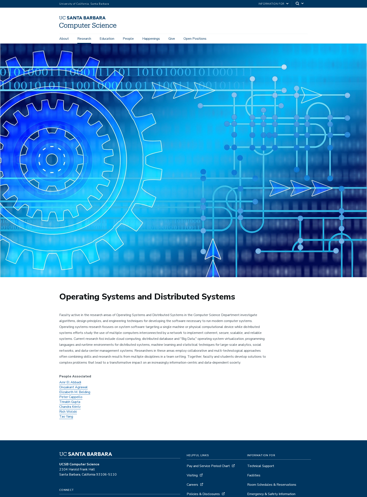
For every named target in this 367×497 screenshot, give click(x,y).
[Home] (89, 27)
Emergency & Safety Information (271, 494)
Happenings (151, 38)
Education (107, 38)
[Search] (300, 4)
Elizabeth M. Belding (74, 392)
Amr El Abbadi (70, 382)
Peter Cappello (70, 397)
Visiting (192, 475)
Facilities (253, 475)
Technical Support (260, 466)
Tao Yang (66, 416)
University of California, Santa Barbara (84, 4)
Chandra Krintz (70, 406)
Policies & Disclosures (203, 494)
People (128, 38)
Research (84, 38)
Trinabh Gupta (69, 402)
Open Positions (195, 38)
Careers (192, 484)
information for (271, 4)
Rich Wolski (68, 411)
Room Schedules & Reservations (271, 484)
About (64, 38)
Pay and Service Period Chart (208, 466)
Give (171, 38)
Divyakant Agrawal (73, 387)
